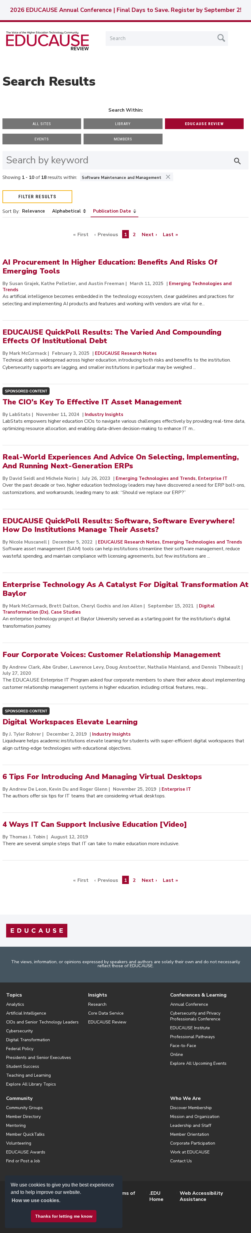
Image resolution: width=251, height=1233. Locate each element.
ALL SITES (41, 123)
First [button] (82, 234)
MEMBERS (123, 139)
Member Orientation (189, 1134)
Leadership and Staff (190, 1125)
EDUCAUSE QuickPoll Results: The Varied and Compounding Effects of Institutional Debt (112, 336)
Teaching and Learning (28, 1075)
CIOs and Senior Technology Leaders (42, 1022)
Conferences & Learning (198, 995)
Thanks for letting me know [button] (63, 1216)
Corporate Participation (192, 1143)
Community (19, 1098)
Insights (97, 995)
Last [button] (168, 234)
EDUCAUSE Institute (190, 1028)
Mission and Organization (194, 1117)
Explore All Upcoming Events (198, 1063)
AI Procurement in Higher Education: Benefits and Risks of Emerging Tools (109, 266)
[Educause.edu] (36, 930)
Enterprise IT (212, 478)
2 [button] (134, 234)
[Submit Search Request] (221, 38)
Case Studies (66, 612)
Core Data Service (106, 1013)
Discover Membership (191, 1108)
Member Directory (23, 1117)
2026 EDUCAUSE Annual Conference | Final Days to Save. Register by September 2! (125, 10)
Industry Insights (104, 414)
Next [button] (148, 234)
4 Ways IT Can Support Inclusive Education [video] (94, 824)
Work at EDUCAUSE (190, 1152)
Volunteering (18, 1143)
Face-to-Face (183, 1046)
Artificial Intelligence (26, 1013)
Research (97, 1004)
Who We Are (185, 1098)
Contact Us (181, 1161)
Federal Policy (19, 1049)
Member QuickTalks (25, 1134)
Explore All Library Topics (31, 1084)
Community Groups (24, 1108)
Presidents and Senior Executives (38, 1057)
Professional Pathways (192, 1037)
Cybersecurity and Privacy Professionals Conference (195, 1016)
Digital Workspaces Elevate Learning (70, 722)
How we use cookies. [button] (36, 1200)
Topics (14, 995)
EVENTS (42, 139)
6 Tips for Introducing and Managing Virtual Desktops (102, 777)
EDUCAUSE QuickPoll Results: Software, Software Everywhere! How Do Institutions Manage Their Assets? (118, 525)
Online (176, 1054)
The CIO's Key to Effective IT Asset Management (92, 402)
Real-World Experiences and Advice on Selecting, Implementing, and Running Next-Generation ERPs (120, 461)
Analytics (15, 1004)
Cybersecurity (19, 1031)
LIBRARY (123, 123)
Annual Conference (189, 1004)
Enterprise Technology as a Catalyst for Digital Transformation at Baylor (125, 589)
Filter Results (37, 196)
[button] (158, 1218)
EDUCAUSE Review (107, 1022)
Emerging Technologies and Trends (156, 478)
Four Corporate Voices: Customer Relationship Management (111, 654)
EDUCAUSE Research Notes (126, 353)
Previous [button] (108, 234)
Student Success (22, 1066)
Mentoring (16, 1125)
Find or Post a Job (23, 1161)
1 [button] (125, 234)
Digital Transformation (28, 1040)
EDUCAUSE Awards (25, 1152)
